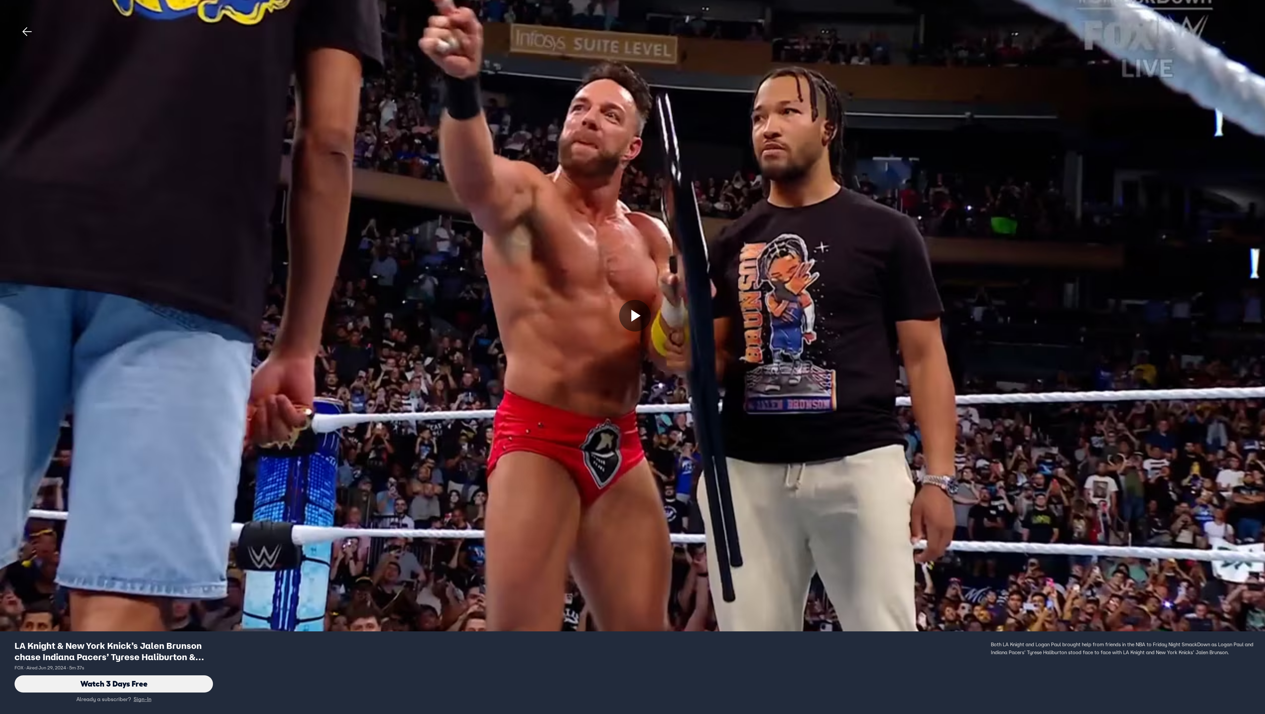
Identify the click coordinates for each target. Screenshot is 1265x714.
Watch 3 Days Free (114, 683)
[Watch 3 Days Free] (635, 316)
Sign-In (142, 699)
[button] (27, 31)
